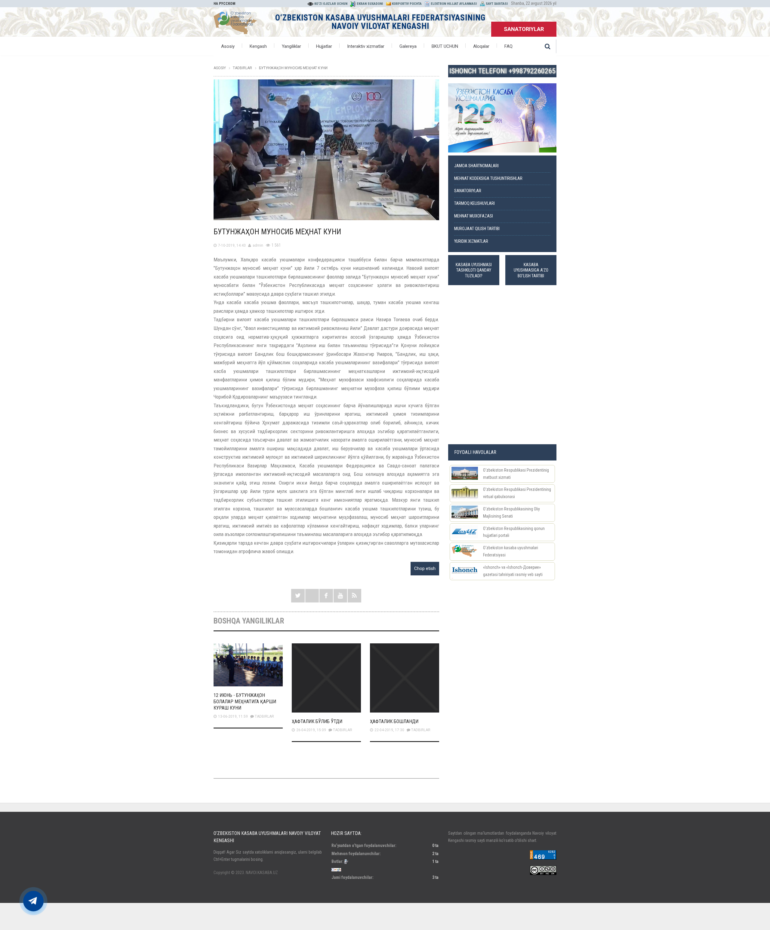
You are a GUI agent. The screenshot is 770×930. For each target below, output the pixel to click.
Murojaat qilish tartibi (477, 228)
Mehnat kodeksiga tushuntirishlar (488, 178)
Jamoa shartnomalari (476, 165)
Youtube (340, 595)
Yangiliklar (291, 46)
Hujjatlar (324, 46)
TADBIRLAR (264, 716)
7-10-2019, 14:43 (232, 245)
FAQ (508, 46)
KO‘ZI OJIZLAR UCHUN (330, 4)
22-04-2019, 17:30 (389, 730)
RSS (354, 595)
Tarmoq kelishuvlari (474, 203)
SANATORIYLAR (524, 29)
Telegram (312, 595)
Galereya (408, 46)
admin (258, 245)
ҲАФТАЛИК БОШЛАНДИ (394, 721)
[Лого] (235, 21)
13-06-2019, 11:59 (233, 716)
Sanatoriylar (467, 190)
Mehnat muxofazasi (473, 216)
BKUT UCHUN (445, 46)
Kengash (258, 46)
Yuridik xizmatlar (471, 241)
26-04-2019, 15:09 (311, 730)
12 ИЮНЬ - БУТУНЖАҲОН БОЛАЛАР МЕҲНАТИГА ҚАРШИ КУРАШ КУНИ (245, 701)
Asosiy (228, 46)
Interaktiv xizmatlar (365, 46)
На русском (224, 4)
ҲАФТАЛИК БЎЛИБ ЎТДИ (317, 721)
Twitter (298, 595)
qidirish (547, 46)
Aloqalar (481, 46)
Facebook (326, 595)
